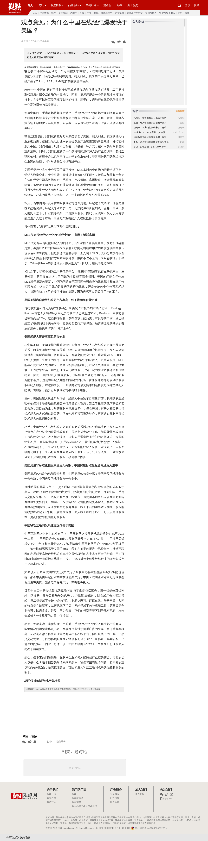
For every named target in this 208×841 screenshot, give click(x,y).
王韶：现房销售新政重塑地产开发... (151, 122)
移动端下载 (167, 798)
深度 (53, 13)
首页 (30, 5)
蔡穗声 (181, 147)
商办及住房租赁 (135, 13)
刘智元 (181, 137)
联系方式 (51, 802)
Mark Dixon (178, 132)
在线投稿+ (180, 111)
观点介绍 (51, 794)
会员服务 (114, 794)
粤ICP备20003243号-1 (107, 828)
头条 (34, 13)
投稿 (196, 5)
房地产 (73, 13)
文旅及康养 (151, 13)
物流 (96, 13)
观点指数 (56, 5)
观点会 (107, 5)
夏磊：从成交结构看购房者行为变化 (151, 142)
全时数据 (44, 13)
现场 (187, 13)
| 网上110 (124, 828)
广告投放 (114, 798)
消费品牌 (119, 13)
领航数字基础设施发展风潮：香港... (151, 137)
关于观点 (132, 5)
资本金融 (63, 13)
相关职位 (139, 794)
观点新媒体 (77, 798)
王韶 (182, 122)
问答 (119, 5)
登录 (187, 5)
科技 (82, 13)
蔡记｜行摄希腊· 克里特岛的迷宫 (150, 147)
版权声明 (51, 798)
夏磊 (182, 142)
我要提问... (75, 767)
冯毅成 (181, 118)
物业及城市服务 (167, 13)
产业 (89, 13)
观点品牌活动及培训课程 (84, 806)
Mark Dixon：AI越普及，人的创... (150, 132)
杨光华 (181, 127)
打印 (49, 741)
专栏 (180, 13)
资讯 (41, 5)
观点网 (24, 41)
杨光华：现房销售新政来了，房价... (151, 127)
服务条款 (114, 802)
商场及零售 (106, 13)
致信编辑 (61, 741)
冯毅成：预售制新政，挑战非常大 (150, 118)
